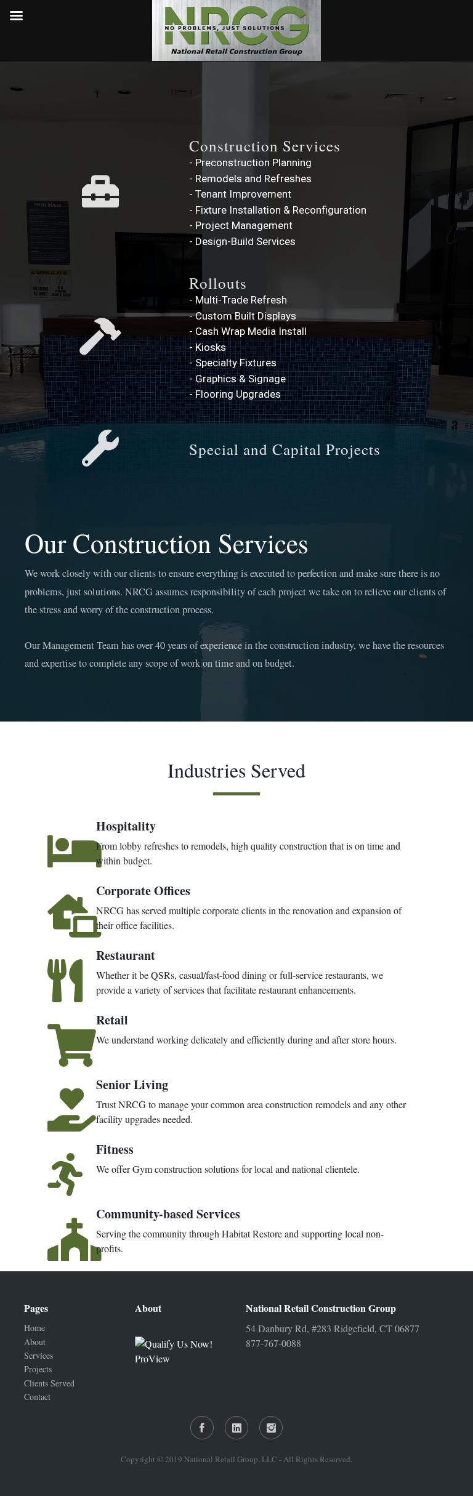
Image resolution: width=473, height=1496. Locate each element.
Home (34, 1327)
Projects (38, 1369)
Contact (37, 1396)
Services (38, 1355)
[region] (236, 392)
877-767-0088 (273, 1343)
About (35, 1342)
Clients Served (49, 1383)
